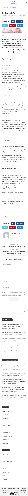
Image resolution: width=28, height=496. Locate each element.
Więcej (17, 494)
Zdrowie (5, 475)
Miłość (4, 465)
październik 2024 (7, 422)
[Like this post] (13, 21)
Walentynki (6, 472)
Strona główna (5, 7)
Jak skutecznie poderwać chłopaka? (14, 375)
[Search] (26, 2)
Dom (4, 458)
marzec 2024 (6, 429)
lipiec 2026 (6, 411)
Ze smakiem (6, 479)
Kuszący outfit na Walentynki (9, 383)
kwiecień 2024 (6, 425)
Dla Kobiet (5, 454)
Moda (4, 468)
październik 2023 (7, 436)
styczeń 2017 (6, 443)
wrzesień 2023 (7, 439)
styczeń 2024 (6, 432)
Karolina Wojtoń (11, 15)
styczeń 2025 (6, 418)
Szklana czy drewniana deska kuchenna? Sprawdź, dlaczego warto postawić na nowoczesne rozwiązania (12, 326)
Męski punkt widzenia (8, 461)
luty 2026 (5, 415)
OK (12, 494)
